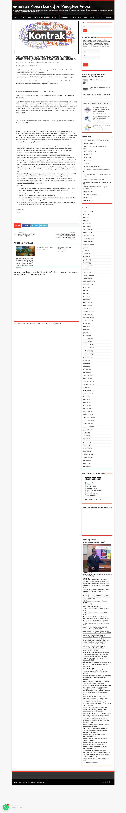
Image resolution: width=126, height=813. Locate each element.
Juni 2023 (85, 326)
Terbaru (93, 103)
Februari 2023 (86, 339)
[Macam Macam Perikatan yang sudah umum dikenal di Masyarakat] (87, 118)
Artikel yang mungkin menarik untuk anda (93, 76)
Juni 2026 (85, 217)
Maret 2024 (86, 299)
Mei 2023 (85, 329)
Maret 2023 (86, 336)
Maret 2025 (86, 263)
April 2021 (85, 405)
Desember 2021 (87, 381)
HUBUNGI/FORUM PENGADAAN (38, 17)
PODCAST (92, 17)
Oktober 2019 (86, 457)
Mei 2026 (85, 220)
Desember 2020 (87, 417)
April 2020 (85, 442)
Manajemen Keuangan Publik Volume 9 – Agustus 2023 (26, 234)
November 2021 (87, 384)
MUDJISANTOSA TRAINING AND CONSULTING (97, 182)
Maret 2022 (86, 372)
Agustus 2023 (86, 320)
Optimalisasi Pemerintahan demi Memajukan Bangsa (51, 6)
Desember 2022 (87, 345)
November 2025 (87, 238)
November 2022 (87, 348)
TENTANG (23, 17)
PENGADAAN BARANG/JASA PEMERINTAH (41, 62)
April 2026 (85, 223)
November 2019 (87, 454)
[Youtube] (107, 782)
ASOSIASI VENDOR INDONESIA (93, 179)
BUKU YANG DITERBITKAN (91, 166)
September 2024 (87, 281)
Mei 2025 (85, 257)
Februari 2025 (86, 266)
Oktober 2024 (86, 278)
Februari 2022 (86, 375)
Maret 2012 (86, 466)
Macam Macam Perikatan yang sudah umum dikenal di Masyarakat (102, 118)
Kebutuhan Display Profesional (98, 80)
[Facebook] (101, 782)
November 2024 (87, 275)
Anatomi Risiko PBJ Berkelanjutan (64, 248)
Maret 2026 (86, 226)
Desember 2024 (87, 272)
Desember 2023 (87, 308)
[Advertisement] (63, 799)
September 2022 (87, 354)
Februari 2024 (86, 302)
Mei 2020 (85, 439)
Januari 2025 (86, 269)
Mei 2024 (85, 293)
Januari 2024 (86, 305)
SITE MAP (73, 17)
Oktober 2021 (86, 387)
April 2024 (85, 296)
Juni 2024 (85, 290)
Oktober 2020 (86, 424)
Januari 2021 (86, 414)
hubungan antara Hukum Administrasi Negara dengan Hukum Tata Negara (101, 109)
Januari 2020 (86, 451)
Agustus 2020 (86, 430)
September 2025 (87, 244)
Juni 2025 (85, 254)
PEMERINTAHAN (88, 143)
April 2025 (85, 260)
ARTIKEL (54, 17)
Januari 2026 (86, 232)
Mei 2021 (85, 402)
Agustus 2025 (86, 248)
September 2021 (87, 390)
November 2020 (87, 420)
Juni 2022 (85, 363)
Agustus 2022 (86, 357)
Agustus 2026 (86, 211)
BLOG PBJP (87, 154)
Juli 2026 (85, 214)
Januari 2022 (86, 378)
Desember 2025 (87, 235)
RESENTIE (87, 198)
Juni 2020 (85, 436)
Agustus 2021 (86, 393)
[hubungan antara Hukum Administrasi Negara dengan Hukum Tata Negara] (87, 110)
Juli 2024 (85, 287)
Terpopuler (86, 103)
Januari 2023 (86, 342)
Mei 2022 (85, 366)
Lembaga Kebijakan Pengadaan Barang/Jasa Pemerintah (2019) (95, 658)
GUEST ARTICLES (89, 151)
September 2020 (87, 427)
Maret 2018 (86, 460)
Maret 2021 (86, 408)
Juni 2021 (85, 399)
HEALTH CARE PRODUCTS (91, 194)
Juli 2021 (85, 396)
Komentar (105, 103)
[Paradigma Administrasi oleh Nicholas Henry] (87, 127)
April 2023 (85, 332)
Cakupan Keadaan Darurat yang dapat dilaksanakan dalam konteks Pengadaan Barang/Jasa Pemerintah (65, 236)
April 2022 (85, 369)
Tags (99, 103)
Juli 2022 (85, 360)
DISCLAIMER (82, 17)
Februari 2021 (86, 411)
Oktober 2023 (86, 314)
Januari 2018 (86, 463)
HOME (16, 17)
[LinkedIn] (105, 782)
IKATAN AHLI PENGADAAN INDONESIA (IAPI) (97, 169)
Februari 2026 (86, 229)
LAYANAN (64, 17)
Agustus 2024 (86, 284)
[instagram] (109, 782)
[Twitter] (103, 782)
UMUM (86, 157)
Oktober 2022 (86, 351)
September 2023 (87, 317)
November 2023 (87, 311)
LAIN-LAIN (87, 191)
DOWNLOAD (108, 17)
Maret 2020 (86, 445)
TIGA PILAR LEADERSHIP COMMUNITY (95, 140)
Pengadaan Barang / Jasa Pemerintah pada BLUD (96, 94)
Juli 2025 (85, 251)
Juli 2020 (85, 433)
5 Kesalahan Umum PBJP (45, 247)
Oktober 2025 (86, 241)
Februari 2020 (86, 448)
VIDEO (99, 17)
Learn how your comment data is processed (48, 323)
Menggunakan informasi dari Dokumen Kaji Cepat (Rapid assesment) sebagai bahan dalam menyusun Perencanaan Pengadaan (25, 261)
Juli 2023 (85, 323)
